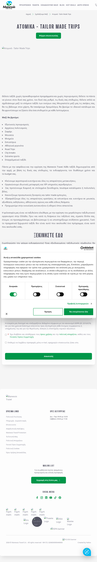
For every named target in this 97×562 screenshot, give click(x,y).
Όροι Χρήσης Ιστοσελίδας (16, 452)
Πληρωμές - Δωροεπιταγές (16, 421)
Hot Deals (71, 5)
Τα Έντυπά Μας (12, 436)
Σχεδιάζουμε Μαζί (41, 14)
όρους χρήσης (46, 334)
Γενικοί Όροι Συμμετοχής (16, 444)
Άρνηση (48, 312)
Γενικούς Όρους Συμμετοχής (22, 337)
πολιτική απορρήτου (68, 334)
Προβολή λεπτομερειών (78, 304)
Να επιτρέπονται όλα (78, 312)
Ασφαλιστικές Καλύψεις (15, 429)
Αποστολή (48, 356)
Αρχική (28, 14)
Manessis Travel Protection (16, 432)
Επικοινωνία (11, 425)
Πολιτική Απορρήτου (14, 440)
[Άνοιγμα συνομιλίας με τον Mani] (87, 552)
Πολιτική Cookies (12, 448)
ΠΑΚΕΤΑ (35, 5)
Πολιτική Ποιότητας (14, 417)
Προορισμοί (25, 5)
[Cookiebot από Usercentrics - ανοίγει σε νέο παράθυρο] (82, 248)
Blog (62, 5)
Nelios (88, 542)
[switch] (36, 294)
